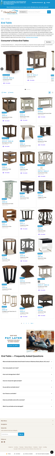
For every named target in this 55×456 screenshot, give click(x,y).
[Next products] (53, 68)
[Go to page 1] (25, 89)
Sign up (21, 434)
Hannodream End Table (25, 282)
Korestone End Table (7, 79)
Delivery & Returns (28, 447)
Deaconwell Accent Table (7, 203)
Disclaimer (35, 447)
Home (2, 18)
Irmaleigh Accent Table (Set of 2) (9, 311)
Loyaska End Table (31, 76)
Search (40, 447)
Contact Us (10, 447)
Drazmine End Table (24, 198)
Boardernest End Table (7, 117)
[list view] (52, 92)
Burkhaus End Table (42, 141)
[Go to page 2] (26, 89)
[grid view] (49, 92)
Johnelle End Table (24, 313)
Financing (21, 447)
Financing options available (32, 37)
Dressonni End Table (6, 226)
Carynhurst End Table (42, 172)
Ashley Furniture (30, 78)
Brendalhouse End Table (25, 145)
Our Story (16, 447)
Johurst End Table (42, 312)
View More (48, 42)
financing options (12, 396)
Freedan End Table (24, 257)
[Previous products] (1, 68)
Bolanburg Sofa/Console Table (44, 113)
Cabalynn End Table (6, 169)
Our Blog (45, 447)
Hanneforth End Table (7, 289)
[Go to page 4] (28, 89)
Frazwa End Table (6, 259)
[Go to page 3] (27, 89)
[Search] (49, 11)
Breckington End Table (7, 142)
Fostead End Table (24, 225)
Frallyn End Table (41, 230)
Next (32, 323)
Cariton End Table (24, 169)
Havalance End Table (42, 286)
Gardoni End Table (42, 258)
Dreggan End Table (42, 197)
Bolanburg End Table (24, 116)
